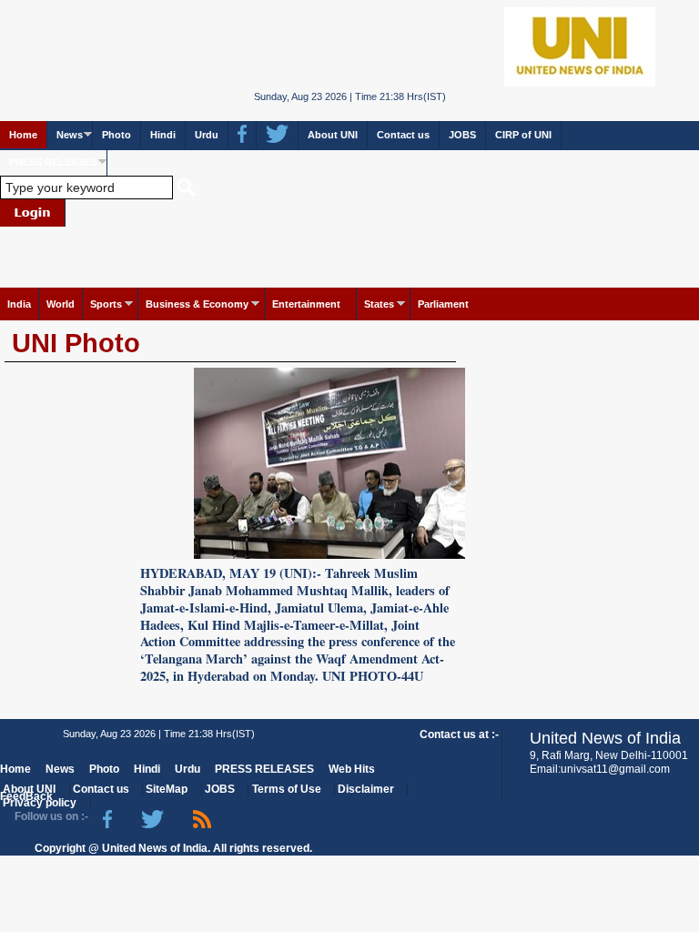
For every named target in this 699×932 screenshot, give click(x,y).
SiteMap (166, 789)
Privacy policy (39, 802)
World (60, 304)
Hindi (163, 134)
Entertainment (306, 304)
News (69, 134)
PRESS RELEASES (53, 162)
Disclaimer (366, 789)
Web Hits (352, 769)
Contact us (403, 134)
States (379, 304)
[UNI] (350, 45)
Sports (106, 304)
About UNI (333, 134)
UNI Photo (76, 343)
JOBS (462, 134)
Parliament (443, 304)
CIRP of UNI (523, 134)
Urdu (206, 134)
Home (23, 134)
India (19, 304)
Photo (116, 134)
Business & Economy (197, 304)
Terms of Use (286, 789)
